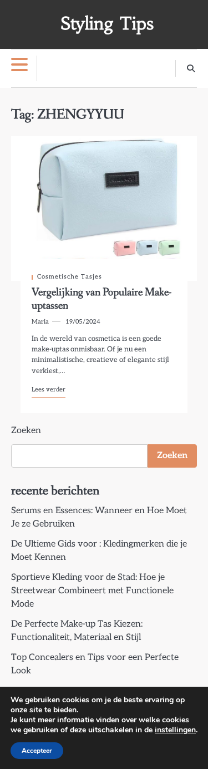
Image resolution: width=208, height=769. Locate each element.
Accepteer (37, 750)
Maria (40, 321)
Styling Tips (107, 23)
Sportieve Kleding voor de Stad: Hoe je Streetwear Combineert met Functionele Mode (92, 590)
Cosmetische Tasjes (69, 276)
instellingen (175, 730)
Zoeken (26, 430)
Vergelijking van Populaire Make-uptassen (101, 299)
